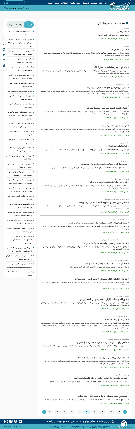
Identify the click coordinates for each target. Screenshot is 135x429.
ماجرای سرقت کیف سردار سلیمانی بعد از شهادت (106, 263)
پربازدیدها (19, 25)
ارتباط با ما (97, 421)
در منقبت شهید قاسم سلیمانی (114, 125)
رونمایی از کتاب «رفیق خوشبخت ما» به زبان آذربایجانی (104, 164)
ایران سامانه (8, 426)
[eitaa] (6, 421)
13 (103, 411)
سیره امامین (75, 3)
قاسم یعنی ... (121, 31)
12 (94, 411)
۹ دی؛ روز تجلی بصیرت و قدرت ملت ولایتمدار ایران (105, 243)
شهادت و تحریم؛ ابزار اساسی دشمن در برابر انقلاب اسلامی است (100, 378)
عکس (56, 3)
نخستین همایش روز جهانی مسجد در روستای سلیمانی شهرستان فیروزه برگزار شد (20, 42)
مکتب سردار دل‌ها (119, 49)
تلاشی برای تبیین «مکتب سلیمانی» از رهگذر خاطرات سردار (102, 342)
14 (111, 411)
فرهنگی (85, 3)
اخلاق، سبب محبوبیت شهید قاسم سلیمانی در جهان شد (103, 202)
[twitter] (20, 421)
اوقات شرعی (56, 421)
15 (119, 411)
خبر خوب (11, 25)
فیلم (50, 3)
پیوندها (83, 421)
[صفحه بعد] (125, 412)
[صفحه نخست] (105, 2)
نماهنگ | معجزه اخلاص (117, 146)
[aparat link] (4, 60)
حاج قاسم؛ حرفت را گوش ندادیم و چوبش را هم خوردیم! (103, 299)
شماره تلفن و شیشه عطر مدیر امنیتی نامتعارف (107, 108)
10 (79, 411)
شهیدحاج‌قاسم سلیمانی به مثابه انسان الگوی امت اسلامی (102, 396)
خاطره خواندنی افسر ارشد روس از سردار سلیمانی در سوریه (102, 357)
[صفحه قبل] (44, 412)
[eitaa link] (4, 49)
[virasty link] (4, 65)
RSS (49, 421)
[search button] (6, 3)
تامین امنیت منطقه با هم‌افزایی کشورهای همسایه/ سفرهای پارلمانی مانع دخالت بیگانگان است (19, 115)
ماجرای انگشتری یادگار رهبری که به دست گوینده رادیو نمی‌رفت (101, 279)
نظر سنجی (74, 421)
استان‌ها (64, 3)
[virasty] (11, 421)
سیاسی (94, 3)
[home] (124, 424)
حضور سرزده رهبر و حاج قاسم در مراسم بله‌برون (107, 87)
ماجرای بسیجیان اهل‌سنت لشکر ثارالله (110, 67)
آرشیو (89, 421)
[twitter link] (4, 54)
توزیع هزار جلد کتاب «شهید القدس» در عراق (108, 182)
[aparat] (15, 421)
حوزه (101, 3)
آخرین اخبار (28, 25)
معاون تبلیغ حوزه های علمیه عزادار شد (20, 91)
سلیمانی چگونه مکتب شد (116, 319)
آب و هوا (66, 421)
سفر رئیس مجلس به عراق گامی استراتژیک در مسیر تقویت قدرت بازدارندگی (22, 239)
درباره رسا (106, 421)
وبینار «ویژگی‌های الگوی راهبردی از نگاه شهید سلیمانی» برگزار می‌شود (98, 223)
